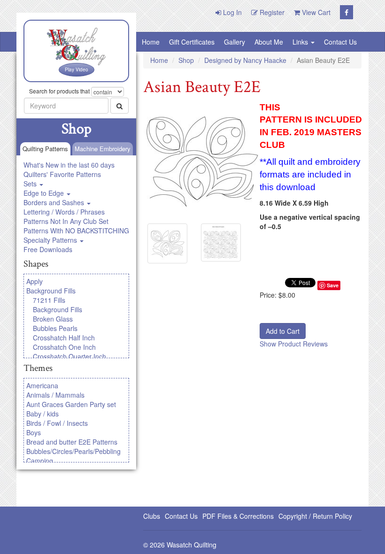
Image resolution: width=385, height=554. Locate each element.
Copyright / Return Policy (315, 516)
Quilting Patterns (45, 148)
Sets (30, 183)
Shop (186, 60)
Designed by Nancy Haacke (245, 60)
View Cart (315, 12)
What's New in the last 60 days (69, 164)
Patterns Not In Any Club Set (65, 221)
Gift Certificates (192, 41)
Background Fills (51, 290)
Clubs (151, 516)
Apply (34, 281)
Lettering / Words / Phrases (64, 211)
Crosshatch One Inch (64, 347)
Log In (231, 12)
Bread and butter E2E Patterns (71, 441)
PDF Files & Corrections (238, 516)
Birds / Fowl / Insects (57, 423)
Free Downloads (47, 249)
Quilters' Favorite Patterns (62, 174)
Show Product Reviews (294, 343)
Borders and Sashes (54, 202)
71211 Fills (49, 300)
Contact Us (340, 41)
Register (271, 12)
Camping (39, 460)
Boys (33, 432)
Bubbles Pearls (55, 328)
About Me (268, 41)
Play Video (76, 69)
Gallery (234, 41)
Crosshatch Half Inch (64, 337)
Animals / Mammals (55, 395)
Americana (42, 385)
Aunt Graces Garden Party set (71, 404)
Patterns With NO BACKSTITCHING (76, 230)
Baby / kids (42, 413)
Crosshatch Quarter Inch (69, 356)
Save (333, 285)
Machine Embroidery (103, 148)
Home (151, 41)
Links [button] (301, 41)
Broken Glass (53, 318)
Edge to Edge (44, 193)
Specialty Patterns (51, 240)
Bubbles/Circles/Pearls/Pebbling (73, 451)
